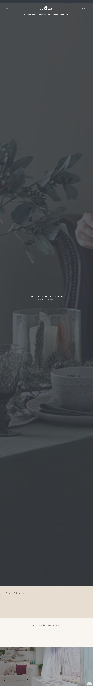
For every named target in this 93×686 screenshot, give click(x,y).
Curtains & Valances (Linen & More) (46, 614)
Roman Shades (73, 640)
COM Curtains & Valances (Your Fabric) (61, 615)
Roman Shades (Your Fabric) (13, 614)
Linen (46, 636)
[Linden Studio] (46, 8)
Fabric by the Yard (29, 614)
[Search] (6, 8)
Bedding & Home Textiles (78, 614)
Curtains (73, 639)
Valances (73, 636)
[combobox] (10, 8)
